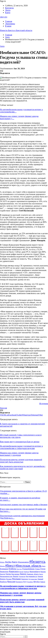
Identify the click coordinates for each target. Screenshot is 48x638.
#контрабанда (35, 572)
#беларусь (37, 561)
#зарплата (14, 571)
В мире (8, 26)
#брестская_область (28, 565)
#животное (4, 572)
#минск (23, 574)
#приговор (24, 579)
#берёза (2, 566)
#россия (3, 408)
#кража (43, 572)
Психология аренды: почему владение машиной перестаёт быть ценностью (22, 600)
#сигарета (19, 582)
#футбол (36, 582)
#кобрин (26, 571)
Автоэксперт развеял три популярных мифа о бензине (23, 504)
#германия (4, 569)
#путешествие (33, 579)
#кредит (2, 574)
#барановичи (23, 562)
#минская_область (33, 574)
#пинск (3, 579)
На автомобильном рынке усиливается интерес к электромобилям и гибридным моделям (23, 587)
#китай (21, 571)
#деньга (37, 569)
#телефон (30, 582)
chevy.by (3, 17)
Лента (7, 10)
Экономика (10, 24)
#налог (16, 576)
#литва (8, 574)
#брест (10, 565)
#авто (14, 562)
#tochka (8, 562)
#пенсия (40, 576)
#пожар (9, 579)
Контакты (9, 8)
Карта (7, 12)
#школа (42, 582)
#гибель (12, 568)
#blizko (2, 562)
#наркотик (22, 576)
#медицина (15, 574)
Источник (43, 403)
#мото (41, 574)
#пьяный (40, 579)
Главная (8, 21)
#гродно (19, 569)
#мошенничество (6, 576)
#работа (3, 581)
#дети (42, 569)
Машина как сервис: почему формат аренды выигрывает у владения (20, 594)
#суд (25, 582)
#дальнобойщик (28, 569)
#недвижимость (31, 576)
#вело (43, 566)
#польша (16, 578)
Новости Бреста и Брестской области (16, 30)
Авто (2, 46)
